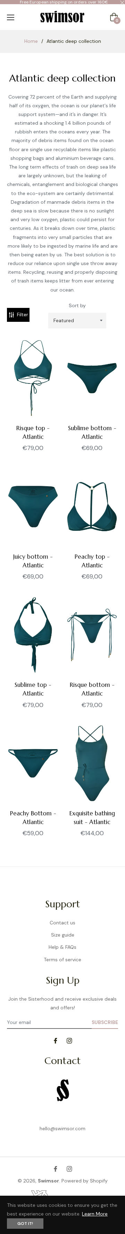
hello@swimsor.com (62, 1128)
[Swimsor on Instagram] (69, 1040)
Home (31, 41)
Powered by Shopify (84, 1181)
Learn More (95, 1214)
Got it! (25, 1223)
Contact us (62, 922)
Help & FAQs (62, 947)
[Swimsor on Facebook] (55, 1040)
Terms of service (62, 959)
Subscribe (105, 1022)
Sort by (77, 305)
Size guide (62, 935)
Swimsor (48, 1181)
